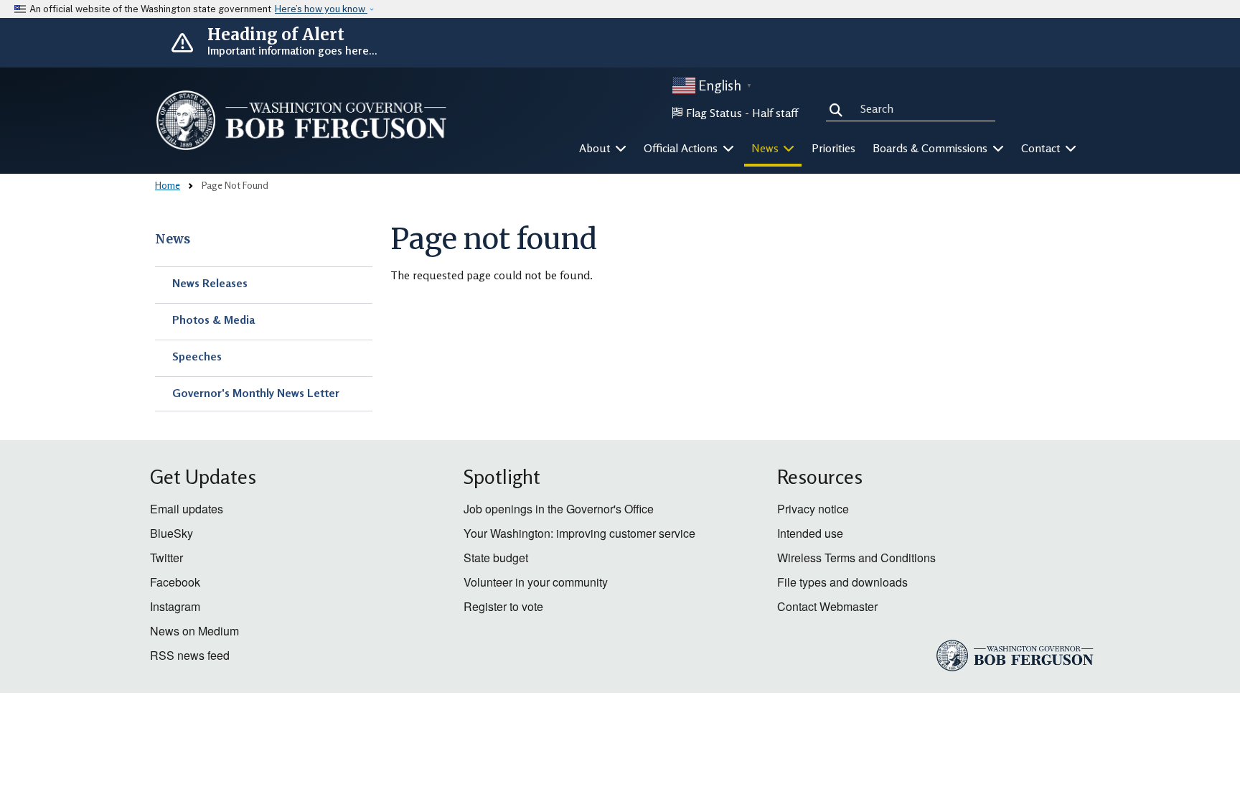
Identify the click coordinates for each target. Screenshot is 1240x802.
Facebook (175, 582)
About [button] (596, 148)
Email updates (186, 508)
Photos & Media (213, 319)
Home (167, 185)
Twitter (166, 557)
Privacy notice (813, 508)
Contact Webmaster (827, 606)
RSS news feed (190, 655)
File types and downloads (842, 582)
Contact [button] (1042, 148)
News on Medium (194, 631)
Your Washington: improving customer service (579, 533)
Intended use (810, 533)
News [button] (766, 148)
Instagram (175, 606)
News (172, 239)
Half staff (775, 113)
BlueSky (171, 533)
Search (839, 108)
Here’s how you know (321, 9)
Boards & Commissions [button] (931, 148)
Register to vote (503, 606)
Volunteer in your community (536, 582)
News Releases (210, 283)
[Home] (301, 120)
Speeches (197, 356)
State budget (496, 557)
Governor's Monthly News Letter (255, 393)
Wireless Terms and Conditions (856, 557)
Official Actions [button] (682, 148)
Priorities (833, 148)
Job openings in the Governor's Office (559, 508)
